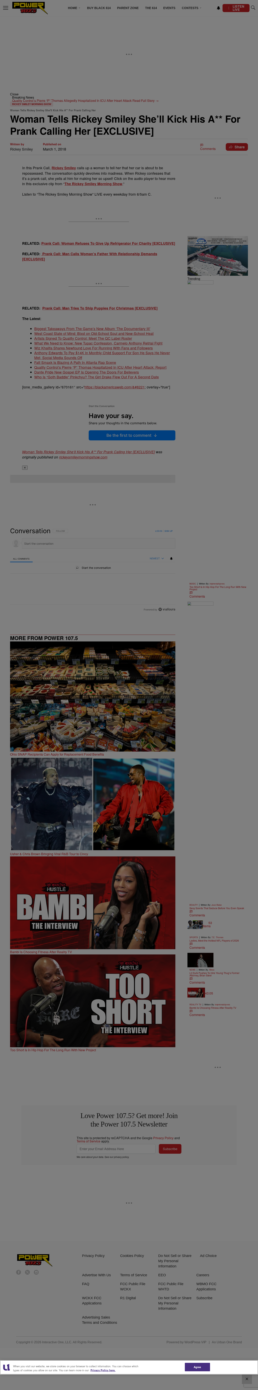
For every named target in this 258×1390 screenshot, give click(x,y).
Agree (197, 1367)
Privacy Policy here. (103, 1370)
